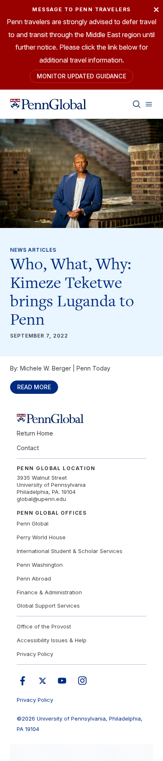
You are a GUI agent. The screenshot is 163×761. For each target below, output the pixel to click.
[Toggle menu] (149, 104)
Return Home (35, 433)
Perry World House (41, 537)
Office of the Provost (44, 626)
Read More (34, 387)
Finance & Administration (49, 592)
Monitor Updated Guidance (81, 76)
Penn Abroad (34, 578)
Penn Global (32, 523)
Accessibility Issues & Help (52, 640)
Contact (28, 447)
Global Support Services (48, 605)
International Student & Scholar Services (69, 551)
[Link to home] (48, 104)
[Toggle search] (136, 104)
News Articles (33, 250)
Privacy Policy (35, 654)
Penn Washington (40, 564)
